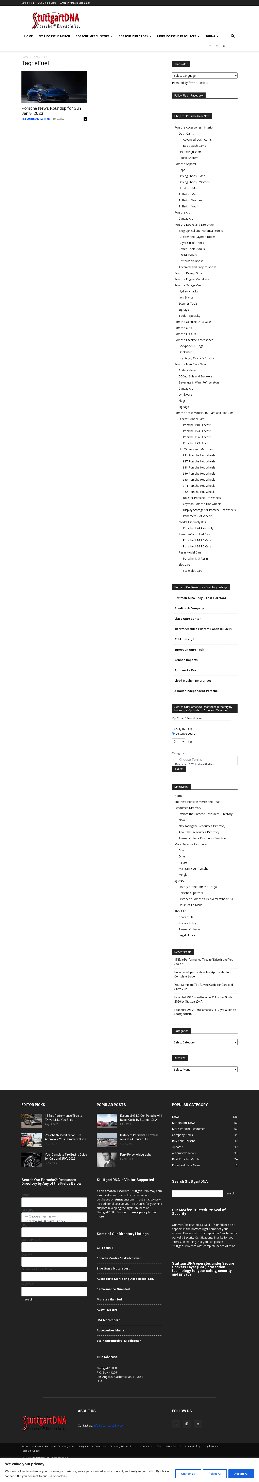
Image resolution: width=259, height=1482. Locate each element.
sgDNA (210, 36)
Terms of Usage (189, 929)
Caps (182, 170)
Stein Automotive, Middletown (119, 1341)
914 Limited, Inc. (186, 639)
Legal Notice (187, 935)
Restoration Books (191, 261)
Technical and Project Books (197, 267)
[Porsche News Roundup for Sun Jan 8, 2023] (54, 87)
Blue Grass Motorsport (113, 1268)
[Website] (224, 46)
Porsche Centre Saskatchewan (119, 1258)
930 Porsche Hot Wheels (199, 473)
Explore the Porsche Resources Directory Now (47, 1446)
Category (178, 753)
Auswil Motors (107, 1310)
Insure (183, 862)
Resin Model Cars (190, 552)
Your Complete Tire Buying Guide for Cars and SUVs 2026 (203, 987)
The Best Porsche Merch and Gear (197, 802)
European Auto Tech (189, 649)
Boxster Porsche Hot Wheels (202, 498)
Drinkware (185, 352)
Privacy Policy (187, 923)
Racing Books (188, 255)
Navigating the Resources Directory (202, 826)
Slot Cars (184, 564)
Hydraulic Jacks (188, 291)
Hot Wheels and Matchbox (196, 449)
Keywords (27, 1284)
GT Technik (105, 1248)
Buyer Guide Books (191, 243)
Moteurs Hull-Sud (109, 1299)
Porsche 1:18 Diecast (197, 425)
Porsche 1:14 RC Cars (197, 540)
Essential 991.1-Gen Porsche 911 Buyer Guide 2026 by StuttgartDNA (203, 999)
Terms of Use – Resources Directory (203, 838)
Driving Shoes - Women (194, 182)
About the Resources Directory (199, 832)
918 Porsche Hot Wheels (199, 467)
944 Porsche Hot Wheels (199, 486)
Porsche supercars (191, 893)
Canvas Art (186, 218)
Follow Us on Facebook (188, 95)
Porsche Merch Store (92, 36)
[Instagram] (217, 46)
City (23, 1225)
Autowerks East (186, 670)
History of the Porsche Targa (198, 887)
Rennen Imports (186, 660)
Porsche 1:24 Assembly (198, 528)
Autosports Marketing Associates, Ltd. (125, 1279)
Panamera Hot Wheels (197, 516)
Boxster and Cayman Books (197, 237)
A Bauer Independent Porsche (196, 691)
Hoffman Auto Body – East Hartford (200, 598)
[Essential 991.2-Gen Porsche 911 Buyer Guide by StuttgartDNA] (107, 1121)
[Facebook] (210, 46)
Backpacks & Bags (191, 346)
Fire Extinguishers (190, 152)
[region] (129, 1470)
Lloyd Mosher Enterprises (192, 680)
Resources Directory (187, 808)
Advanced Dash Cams (197, 139)
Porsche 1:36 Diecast (197, 437)
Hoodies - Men (188, 188)
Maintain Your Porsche (193, 868)
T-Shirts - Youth (189, 206)
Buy (181, 850)
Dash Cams (186, 133)
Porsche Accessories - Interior (194, 127)
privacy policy (138, 1212)
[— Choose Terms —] (205, 759)
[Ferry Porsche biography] (107, 1160)
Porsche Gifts (183, 328)
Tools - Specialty (189, 316)
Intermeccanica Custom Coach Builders (203, 629)
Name (25, 1195)
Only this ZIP (183, 729)
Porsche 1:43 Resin (195, 558)
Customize (188, 1473)
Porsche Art (182, 212)
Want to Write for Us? (168, 1446)
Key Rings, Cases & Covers (196, 358)
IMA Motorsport (108, 1320)
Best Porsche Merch (54, 36)
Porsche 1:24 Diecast (197, 431)
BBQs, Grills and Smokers (195, 376)
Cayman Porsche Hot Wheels (202, 504)
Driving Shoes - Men (192, 176)
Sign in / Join (28, 2)
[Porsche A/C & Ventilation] (205, 764)
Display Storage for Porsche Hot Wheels (209, 510)
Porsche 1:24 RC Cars (197, 546)
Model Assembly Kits (192, 522)
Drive (182, 856)
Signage (184, 309)
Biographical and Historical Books (201, 231)
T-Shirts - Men (188, 194)
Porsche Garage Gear (188, 285)
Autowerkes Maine (110, 1330)
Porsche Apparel (185, 164)
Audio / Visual (187, 370)
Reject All (215, 1473)
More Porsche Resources (176, 36)
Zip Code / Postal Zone (187, 718)
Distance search (185, 733)
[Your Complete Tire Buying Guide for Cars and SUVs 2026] (31, 1160)
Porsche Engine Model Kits (191, 279)
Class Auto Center (187, 618)
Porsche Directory (133, 36)
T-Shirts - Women (190, 200)
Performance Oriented (113, 1289)
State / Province (31, 1240)
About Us (180, 911)
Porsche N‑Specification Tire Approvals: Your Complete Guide (202, 974)
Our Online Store (47, 2)
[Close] (254, 1461)
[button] (233, 36)
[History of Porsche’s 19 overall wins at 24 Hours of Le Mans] (107, 1140)
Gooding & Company (189, 608)
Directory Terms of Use (122, 1446)
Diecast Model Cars (191, 419)
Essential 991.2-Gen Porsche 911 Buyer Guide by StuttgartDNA (205, 1012)
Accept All (241, 1473)
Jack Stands (186, 297)
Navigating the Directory (92, 1446)
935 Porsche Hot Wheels (199, 479)
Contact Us (186, 917)
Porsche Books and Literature (194, 224)
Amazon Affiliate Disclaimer (75, 2)
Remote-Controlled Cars (194, 534)
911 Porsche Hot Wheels (199, 455)
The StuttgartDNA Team (35, 118)
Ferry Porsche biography (135, 1154)
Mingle (183, 874)
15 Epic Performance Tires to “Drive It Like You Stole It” (203, 962)
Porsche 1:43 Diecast (197, 443)
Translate (202, 83)
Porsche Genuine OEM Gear (192, 322)
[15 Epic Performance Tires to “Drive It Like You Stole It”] (31, 1121)
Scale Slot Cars (192, 571)
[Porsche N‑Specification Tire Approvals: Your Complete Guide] (31, 1140)
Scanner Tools (188, 303)
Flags (182, 401)
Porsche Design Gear (188, 273)
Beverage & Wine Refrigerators (199, 382)
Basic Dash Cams (194, 146)
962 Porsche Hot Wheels (199, 492)
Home (28, 36)
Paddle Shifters (188, 158)
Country (26, 1254)
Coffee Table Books (192, 249)
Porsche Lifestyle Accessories (193, 340)
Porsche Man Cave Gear (190, 364)
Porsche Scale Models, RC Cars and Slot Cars (204, 413)
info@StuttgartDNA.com (109, 1425)
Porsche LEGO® (185, 334)
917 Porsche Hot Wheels (199, 461)
